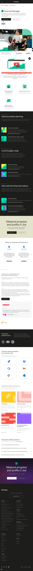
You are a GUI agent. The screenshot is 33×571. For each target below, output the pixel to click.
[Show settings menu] (29, 73)
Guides (2, 545)
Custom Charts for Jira (5, 508)
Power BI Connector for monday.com (7, 518)
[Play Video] (2, 73)
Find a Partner (18, 535)
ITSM (17, 517)
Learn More (5, 298)
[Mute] (27, 73)
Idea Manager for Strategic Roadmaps (7, 513)
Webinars (2, 551)
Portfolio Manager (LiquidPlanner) (6, 515)
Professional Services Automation (22, 519)
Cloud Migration (4, 560)
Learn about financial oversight (13, 211)
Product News (3, 548)
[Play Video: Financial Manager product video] (16, 64)
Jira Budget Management (20, 528)
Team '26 (17, 543)
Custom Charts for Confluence (6, 507)
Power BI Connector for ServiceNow (7, 519)
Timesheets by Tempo (20, 523)
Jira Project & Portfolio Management (22, 525)
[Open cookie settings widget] (1, 569)
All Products (6, 5)
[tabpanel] (16, 298)
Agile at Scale (18, 513)
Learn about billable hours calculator (14, 133)
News (2, 546)
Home (2, 5)
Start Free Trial (5, 19)
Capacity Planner (21, 404)
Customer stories (4, 540)
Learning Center (4, 555)
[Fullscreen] (31, 73)
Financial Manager (4, 510)
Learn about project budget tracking (13, 175)
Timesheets (4, 404)
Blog (2, 537)
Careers (17, 541)
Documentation (19, 441)
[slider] (15, 73)
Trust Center (3, 558)
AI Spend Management (20, 514)
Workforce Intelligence (5, 529)
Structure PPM (5, 425)
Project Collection (19, 507)
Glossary (2, 543)
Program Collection (19, 505)
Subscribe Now (16, 496)
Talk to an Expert (16, 19)
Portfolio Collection (19, 504)
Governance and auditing (20, 516)
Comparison (3, 538)
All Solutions (18, 511)
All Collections (18, 502)
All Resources (3, 535)
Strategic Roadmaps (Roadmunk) (22, 425)
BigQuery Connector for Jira (5, 504)
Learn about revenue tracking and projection (15, 202)
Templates (3, 549)
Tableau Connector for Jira (5, 524)
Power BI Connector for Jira (5, 516)
